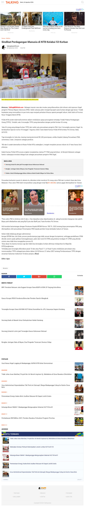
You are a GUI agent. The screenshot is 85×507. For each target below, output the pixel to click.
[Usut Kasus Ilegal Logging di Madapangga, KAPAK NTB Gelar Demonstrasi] (79, 367)
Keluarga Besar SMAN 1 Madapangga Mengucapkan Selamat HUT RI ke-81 (27, 407)
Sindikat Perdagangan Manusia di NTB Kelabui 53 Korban (35, 41)
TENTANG (16, 493)
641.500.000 (51, 183)
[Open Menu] (2, 2)
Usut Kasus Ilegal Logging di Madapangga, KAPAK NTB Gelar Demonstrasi (27, 363)
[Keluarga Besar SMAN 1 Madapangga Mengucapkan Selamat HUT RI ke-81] (79, 410)
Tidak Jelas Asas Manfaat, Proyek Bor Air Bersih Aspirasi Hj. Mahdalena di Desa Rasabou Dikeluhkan (37, 374)
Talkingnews (47, 503)
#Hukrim (5, 268)
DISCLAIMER (16, 496)
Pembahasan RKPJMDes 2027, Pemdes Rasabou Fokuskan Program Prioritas (28, 418)
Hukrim (8, 38)
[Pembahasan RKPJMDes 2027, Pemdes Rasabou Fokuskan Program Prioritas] (79, 421)
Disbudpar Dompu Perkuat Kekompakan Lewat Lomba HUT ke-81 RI (32, 447)
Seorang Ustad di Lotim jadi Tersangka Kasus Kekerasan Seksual (24, 164)
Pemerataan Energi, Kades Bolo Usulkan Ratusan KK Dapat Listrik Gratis (26, 396)
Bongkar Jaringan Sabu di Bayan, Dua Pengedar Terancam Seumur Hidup (27, 169)
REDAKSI (42, 493)
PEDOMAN (69, 493)
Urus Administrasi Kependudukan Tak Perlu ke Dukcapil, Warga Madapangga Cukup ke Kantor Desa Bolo (36, 386)
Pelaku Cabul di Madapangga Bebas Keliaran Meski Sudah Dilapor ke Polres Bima (29, 173)
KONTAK (42, 496)
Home (3, 38)
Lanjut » (79, 479)
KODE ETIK (69, 496)
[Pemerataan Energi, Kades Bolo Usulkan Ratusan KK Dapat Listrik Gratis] (79, 399)
